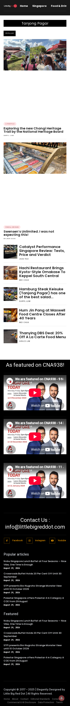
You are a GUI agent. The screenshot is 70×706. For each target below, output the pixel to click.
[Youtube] (52, 541)
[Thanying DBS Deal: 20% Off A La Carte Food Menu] (10, 336)
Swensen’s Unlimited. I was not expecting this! (29, 233)
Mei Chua (24, 280)
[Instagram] (29, 541)
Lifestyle (10, 124)
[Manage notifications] (61, 698)
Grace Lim (24, 341)
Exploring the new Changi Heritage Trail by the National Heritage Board (33, 130)
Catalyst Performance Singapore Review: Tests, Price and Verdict (42, 250)
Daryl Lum (9, 135)
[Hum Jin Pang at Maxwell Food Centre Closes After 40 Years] (10, 315)
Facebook (17, 540)
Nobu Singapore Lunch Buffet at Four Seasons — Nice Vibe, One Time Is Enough (35, 562)
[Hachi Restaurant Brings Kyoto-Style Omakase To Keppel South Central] (10, 273)
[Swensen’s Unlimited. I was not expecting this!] (35, 158)
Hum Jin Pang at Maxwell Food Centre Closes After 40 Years (42, 314)
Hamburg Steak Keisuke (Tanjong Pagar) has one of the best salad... (42, 293)
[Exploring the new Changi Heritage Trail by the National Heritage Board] (35, 54)
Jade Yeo (24, 259)
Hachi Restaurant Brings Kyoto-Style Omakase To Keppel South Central (42, 271)
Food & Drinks (12, 227)
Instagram (40, 540)
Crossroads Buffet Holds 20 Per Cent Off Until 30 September (33, 575)
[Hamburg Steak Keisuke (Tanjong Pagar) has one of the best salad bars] (10, 294)
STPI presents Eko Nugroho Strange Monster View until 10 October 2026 (33, 587)
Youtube (62, 540)
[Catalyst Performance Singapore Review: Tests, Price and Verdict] (10, 252)
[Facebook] (7, 541)
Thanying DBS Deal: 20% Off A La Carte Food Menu (42, 334)
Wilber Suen (10, 238)
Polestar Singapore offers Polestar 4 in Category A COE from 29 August (34, 659)
